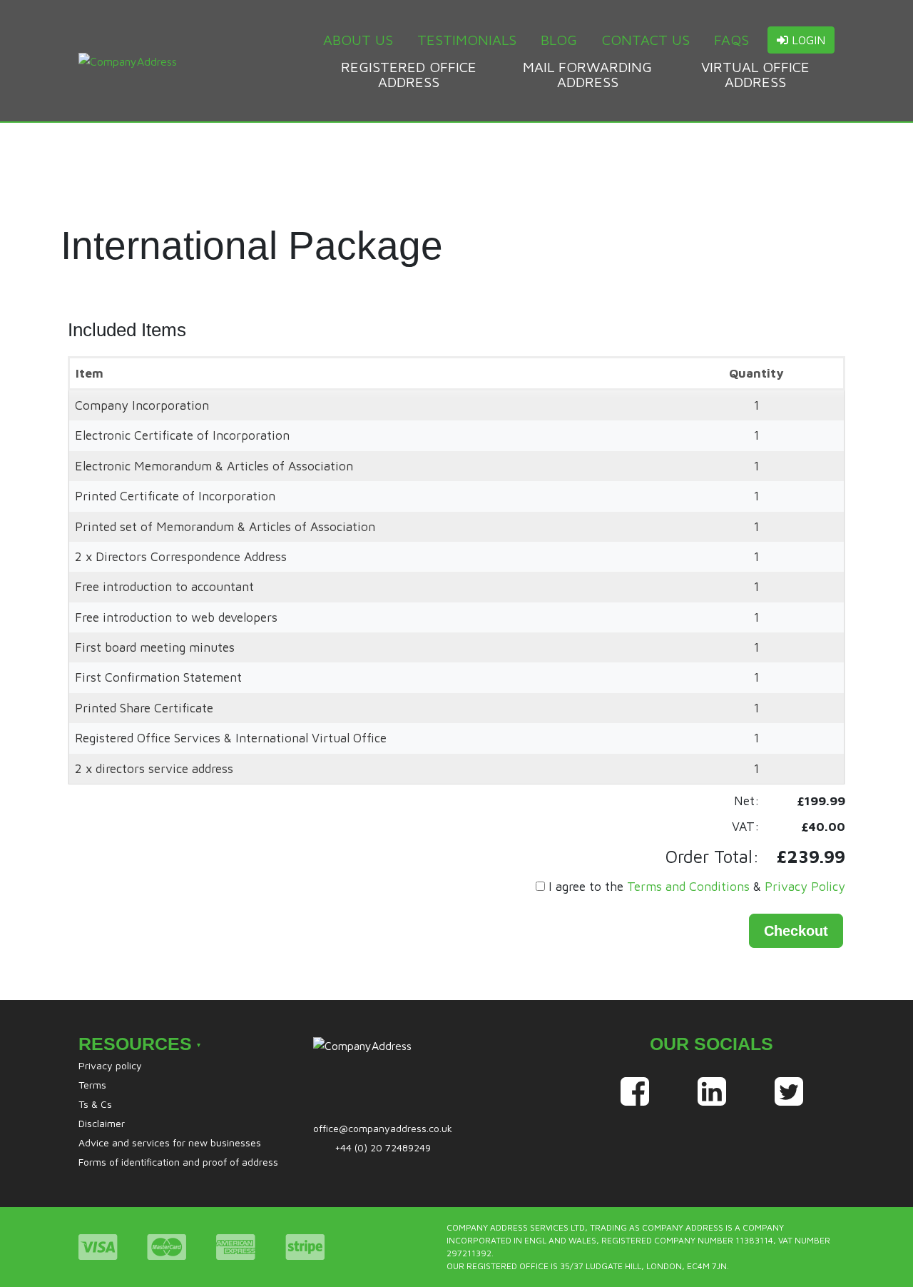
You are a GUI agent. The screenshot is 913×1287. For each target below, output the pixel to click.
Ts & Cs (95, 1104)
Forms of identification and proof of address (178, 1162)
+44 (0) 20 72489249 (383, 1147)
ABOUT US (358, 39)
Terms (92, 1085)
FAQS (731, 39)
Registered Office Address (408, 74)
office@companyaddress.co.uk (382, 1128)
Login (806, 40)
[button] (796, 931)
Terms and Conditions (688, 886)
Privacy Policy (805, 886)
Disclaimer (101, 1123)
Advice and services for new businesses (169, 1142)
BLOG (559, 39)
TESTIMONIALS (466, 39)
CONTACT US (646, 39)
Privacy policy (110, 1065)
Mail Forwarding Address (587, 74)
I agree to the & (697, 886)
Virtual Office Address (755, 74)
